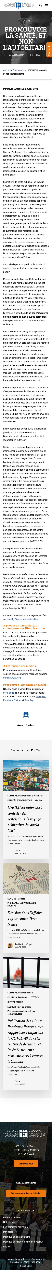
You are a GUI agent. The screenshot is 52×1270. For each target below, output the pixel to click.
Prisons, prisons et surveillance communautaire (21, 1012)
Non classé (18, 70)
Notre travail (9, 1222)
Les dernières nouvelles (15, 1227)
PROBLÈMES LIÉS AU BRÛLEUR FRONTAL (22, 904)
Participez (8, 1232)
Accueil (7, 70)
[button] (46, 5)
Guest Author (18, 55)
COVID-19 (26, 21)
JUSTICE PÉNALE (15, 1002)
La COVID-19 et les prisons (19, 1007)
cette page (8, 692)
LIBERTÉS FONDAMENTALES (21, 800)
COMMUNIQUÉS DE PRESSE (20, 796)
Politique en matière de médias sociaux (23, 1241)
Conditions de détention (18, 997)
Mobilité (38, 800)
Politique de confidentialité (16, 1236)
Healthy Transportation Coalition (23, 619)
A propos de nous (12, 1217)
